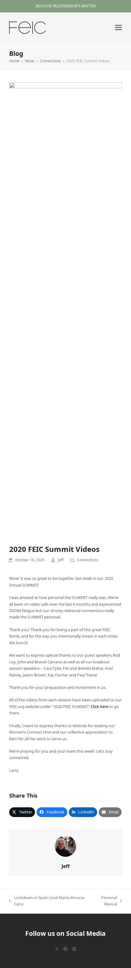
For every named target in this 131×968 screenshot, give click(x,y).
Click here (99, 706)
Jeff (60, 560)
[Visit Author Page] (65, 845)
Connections (87, 560)
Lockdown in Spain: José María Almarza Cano (46, 901)
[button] (118, 27)
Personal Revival (104, 901)
